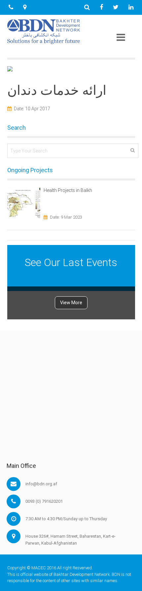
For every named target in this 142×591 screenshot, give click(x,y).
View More (71, 302)
